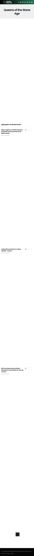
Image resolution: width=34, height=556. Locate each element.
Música (12, 553)
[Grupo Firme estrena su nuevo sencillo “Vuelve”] (29, 306)
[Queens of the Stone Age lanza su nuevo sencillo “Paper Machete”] (17, 105)
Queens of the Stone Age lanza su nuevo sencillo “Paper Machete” (15, 118)
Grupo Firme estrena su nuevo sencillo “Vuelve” (11, 250)
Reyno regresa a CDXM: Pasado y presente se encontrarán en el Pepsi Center (12, 131)
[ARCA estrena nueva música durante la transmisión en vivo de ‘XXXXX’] (29, 426)
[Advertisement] (17, 36)
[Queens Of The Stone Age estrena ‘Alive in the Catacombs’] (17, 74)
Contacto (3, 553)
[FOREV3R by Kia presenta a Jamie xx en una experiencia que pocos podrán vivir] (17, 539)
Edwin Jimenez (7, 91)
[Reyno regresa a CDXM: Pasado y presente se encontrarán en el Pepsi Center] (29, 187)
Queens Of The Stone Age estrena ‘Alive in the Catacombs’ (15, 87)
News (8, 553)
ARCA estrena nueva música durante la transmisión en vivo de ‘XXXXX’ (12, 370)
